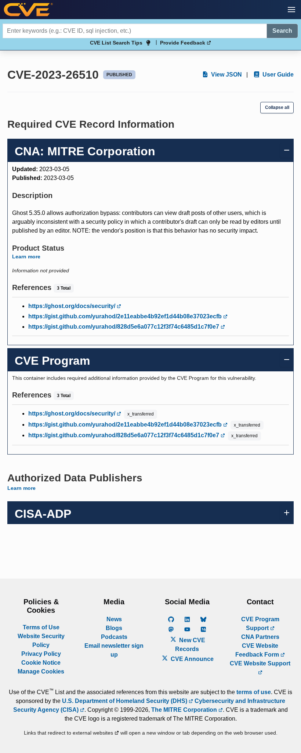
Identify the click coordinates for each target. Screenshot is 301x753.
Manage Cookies (41, 671)
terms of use (253, 692)
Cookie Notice (41, 663)
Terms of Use (41, 627)
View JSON (226, 74)
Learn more (26, 256)
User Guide (277, 74)
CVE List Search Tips (116, 43)
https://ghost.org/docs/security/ (72, 306)
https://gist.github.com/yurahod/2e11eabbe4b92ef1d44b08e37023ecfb (125, 316)
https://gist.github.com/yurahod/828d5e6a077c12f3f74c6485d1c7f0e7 (124, 327)
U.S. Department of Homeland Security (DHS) (125, 701)
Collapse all (277, 107)
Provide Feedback (183, 43)
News (114, 619)
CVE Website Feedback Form (257, 650)
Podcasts (114, 637)
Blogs (114, 628)
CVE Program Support (260, 623)
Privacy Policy (41, 654)
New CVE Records (190, 644)
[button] (291, 9)
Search (282, 31)
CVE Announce (191, 659)
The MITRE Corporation (184, 710)
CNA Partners (260, 637)
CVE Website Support (260, 663)
